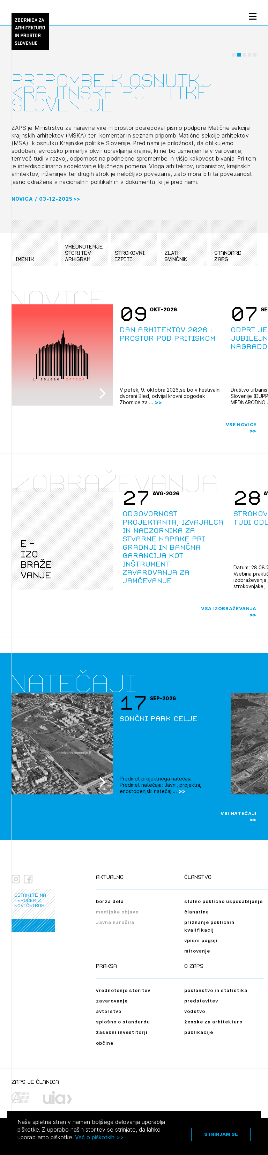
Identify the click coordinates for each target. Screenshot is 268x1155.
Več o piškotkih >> (99, 1137)
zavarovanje (112, 1001)
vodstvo (194, 1011)
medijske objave (117, 912)
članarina (196, 912)
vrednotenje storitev (123, 990)
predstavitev (201, 1001)
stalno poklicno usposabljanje (223, 901)
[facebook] (28, 879)
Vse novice (241, 424)
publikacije (198, 1032)
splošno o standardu (123, 1022)
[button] (234, 55)
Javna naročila (115, 922)
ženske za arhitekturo (213, 1022)
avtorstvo (108, 1011)
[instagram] (16, 879)
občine (104, 1043)
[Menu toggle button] (252, 16)
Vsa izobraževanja (228, 608)
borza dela (110, 901)
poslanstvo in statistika (215, 990)
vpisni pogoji (201, 940)
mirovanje (197, 951)
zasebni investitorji (122, 1032)
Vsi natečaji (238, 813)
